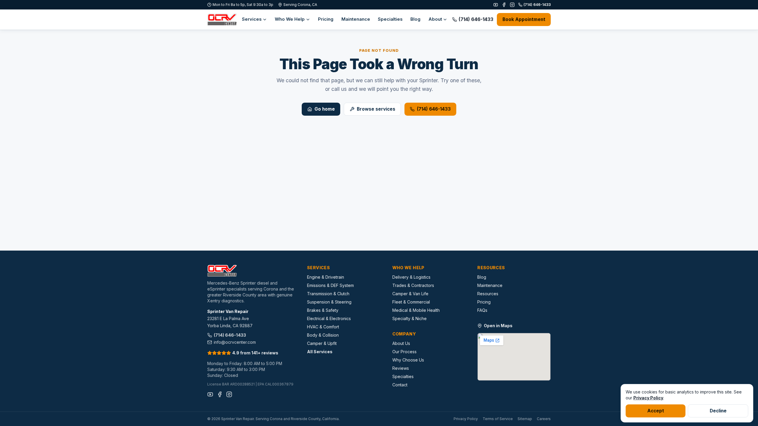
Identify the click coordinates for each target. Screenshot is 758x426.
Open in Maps (498, 325)
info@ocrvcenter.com (235, 342)
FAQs (482, 310)
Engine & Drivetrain (325, 277)
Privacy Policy (466, 419)
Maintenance (355, 19)
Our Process (404, 351)
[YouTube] (495, 4)
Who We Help (290, 19)
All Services (320, 351)
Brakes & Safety (322, 310)
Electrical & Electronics (329, 318)
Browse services (376, 109)
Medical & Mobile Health (416, 310)
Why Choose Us (408, 359)
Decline (718, 411)
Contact (399, 384)
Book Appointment (523, 19)
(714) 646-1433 (537, 4)
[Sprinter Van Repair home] (222, 19)
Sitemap (525, 419)
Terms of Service (498, 419)
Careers (544, 419)
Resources (487, 293)
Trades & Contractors (413, 285)
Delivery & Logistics (411, 277)
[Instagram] (512, 4)
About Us (401, 343)
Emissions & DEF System (330, 285)
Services (252, 19)
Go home (324, 109)
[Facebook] (504, 4)
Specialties (390, 19)
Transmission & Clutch (328, 293)
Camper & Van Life (410, 293)
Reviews (400, 368)
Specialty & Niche (409, 318)
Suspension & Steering (329, 301)
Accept (655, 411)
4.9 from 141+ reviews (255, 352)
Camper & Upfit (322, 343)
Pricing (325, 19)
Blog (415, 19)
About (435, 19)
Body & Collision (323, 335)
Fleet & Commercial (411, 301)
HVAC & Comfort (323, 326)
